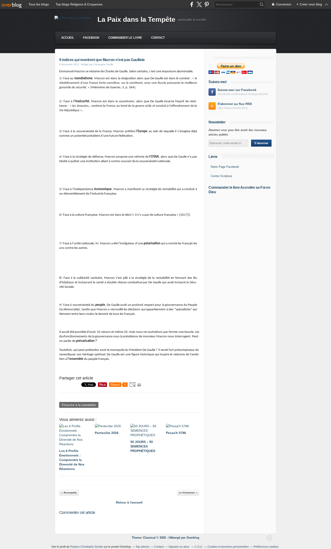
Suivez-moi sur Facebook (237, 90)
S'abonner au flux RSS (235, 104)
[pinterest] (206, 4)
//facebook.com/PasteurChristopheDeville (243, 94)
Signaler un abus (179, 546)
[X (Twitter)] (199, 4)
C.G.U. (199, 546)
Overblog (192, 537)
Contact (158, 37)
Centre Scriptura (221, 176)
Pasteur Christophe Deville (86, 546)
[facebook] (192, 4)
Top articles (143, 546)
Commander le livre (125, 37)
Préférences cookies (266, 546)
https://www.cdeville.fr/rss (233, 108)
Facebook (91, 37)
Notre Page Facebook (225, 166)
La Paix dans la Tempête (136, 19)
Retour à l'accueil (129, 502)
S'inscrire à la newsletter (78, 405)
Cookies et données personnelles (228, 546)
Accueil (67, 37)
